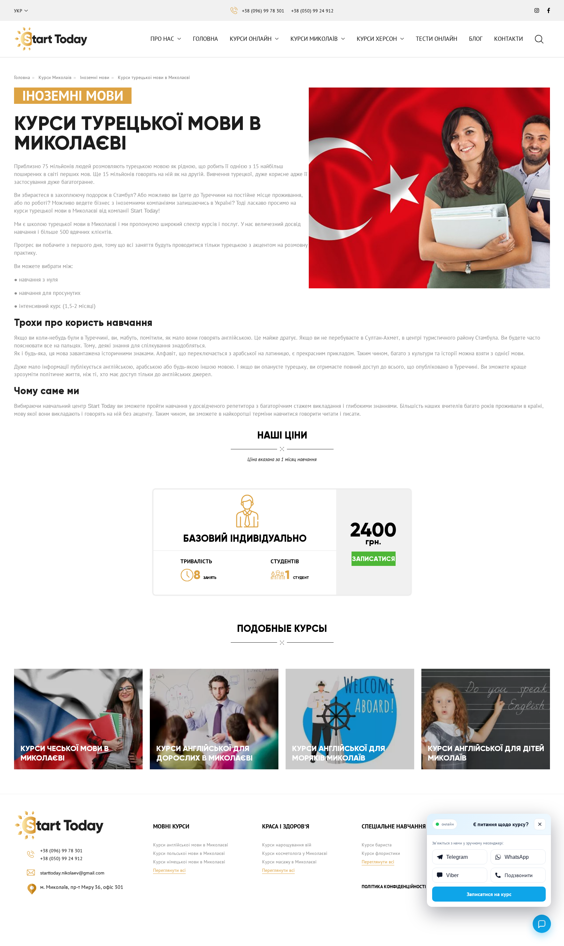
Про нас (162, 38)
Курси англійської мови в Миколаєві (190, 845)
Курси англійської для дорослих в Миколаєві (204, 753)
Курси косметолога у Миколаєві (294, 853)
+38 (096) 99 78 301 (263, 11)
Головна (205, 38)
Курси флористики (381, 853)
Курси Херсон (377, 38)
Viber (452, 875)
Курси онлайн (251, 38)
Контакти (508, 38)
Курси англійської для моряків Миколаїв (338, 753)
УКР (18, 11)
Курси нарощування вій (286, 845)
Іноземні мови (94, 77)
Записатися (373, 559)
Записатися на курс (489, 894)
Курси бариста (377, 845)
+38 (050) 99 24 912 (312, 11)
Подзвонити (519, 875)
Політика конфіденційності (394, 887)
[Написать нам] (542, 924)
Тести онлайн (436, 38)
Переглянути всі (169, 870)
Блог (475, 38)
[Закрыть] (540, 824)
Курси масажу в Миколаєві (289, 862)
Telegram (457, 857)
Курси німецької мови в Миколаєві (189, 862)
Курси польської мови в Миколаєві (189, 853)
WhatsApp (517, 857)
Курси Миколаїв (314, 38)
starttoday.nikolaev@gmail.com (72, 873)
